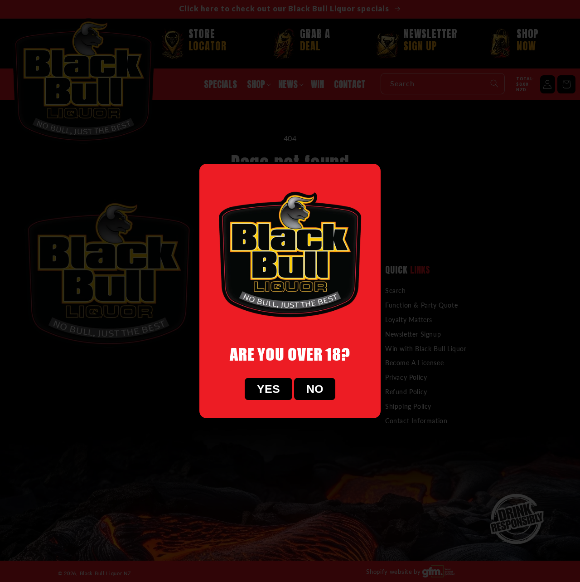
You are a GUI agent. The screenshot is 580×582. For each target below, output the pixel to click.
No (314, 388)
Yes (268, 388)
